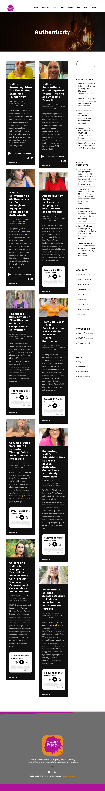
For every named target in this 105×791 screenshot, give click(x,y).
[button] (52, 766)
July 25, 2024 (46, 613)
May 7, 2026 (46, 104)
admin (23, 101)
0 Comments (55, 485)
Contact (93, 7)
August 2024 (83, 294)
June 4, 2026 (13, 101)
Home (36, 7)
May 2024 (82, 299)
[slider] (30, 155)
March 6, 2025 (14, 463)
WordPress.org (84, 377)
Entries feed (83, 367)
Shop (85, 7)
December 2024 (84, 274)
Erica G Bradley (84, 226)
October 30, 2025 (15, 219)
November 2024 (84, 279)
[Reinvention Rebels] (10, 6)
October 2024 (83, 284)
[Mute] (27, 154)
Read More (13, 162)
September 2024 (84, 289)
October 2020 (83, 309)
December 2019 (84, 314)
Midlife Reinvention (85, 338)
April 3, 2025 (13, 334)
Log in (80, 362)
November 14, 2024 (48, 481)
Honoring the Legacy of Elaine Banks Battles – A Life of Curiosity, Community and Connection (87, 216)
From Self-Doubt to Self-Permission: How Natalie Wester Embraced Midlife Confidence (53, 331)
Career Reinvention (85, 333)
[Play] (9, 153)
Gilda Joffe (82, 189)
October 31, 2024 (15, 596)
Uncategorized (84, 343)
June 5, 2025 (46, 216)
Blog (54, 7)
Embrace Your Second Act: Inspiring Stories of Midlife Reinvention (86, 145)
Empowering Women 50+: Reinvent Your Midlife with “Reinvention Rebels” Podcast (86, 133)
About (61, 7)
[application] (20, 153)
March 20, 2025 (47, 345)
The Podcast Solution (68, 776)
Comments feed (84, 372)
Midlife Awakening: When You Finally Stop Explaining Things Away (20, 90)
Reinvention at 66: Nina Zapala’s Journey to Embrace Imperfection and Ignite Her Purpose (53, 599)
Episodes (45, 7)
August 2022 (83, 304)
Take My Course (73, 7)
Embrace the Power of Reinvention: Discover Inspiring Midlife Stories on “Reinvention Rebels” (86, 88)
